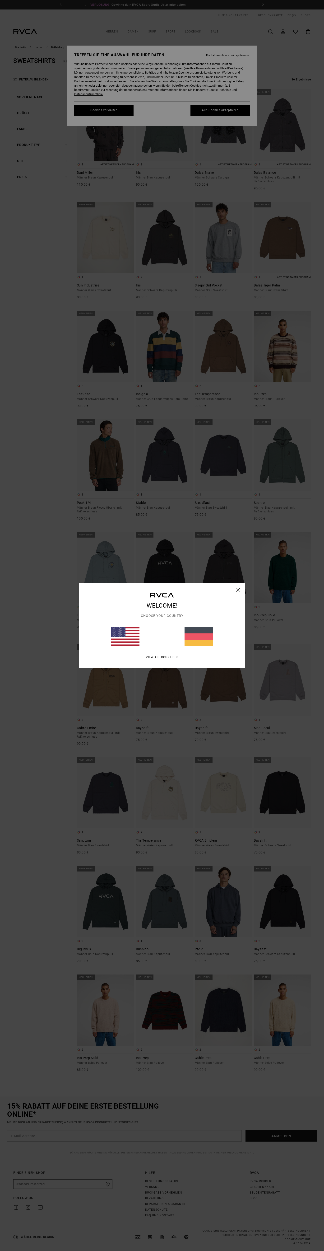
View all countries (162, 657)
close (238, 589)
